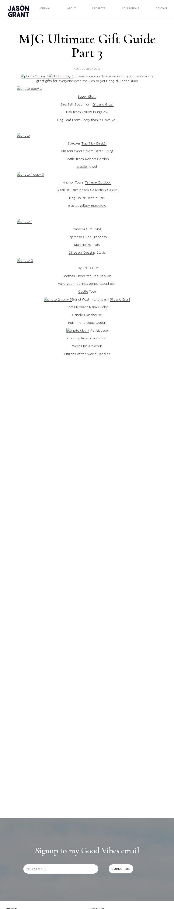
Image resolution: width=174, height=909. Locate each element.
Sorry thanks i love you (99, 120)
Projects (98, 8)
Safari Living (104, 151)
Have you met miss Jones (78, 284)
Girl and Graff (120, 299)
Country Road (78, 338)
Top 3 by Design (94, 143)
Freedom (99, 237)
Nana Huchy (98, 307)
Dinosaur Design (81, 252)
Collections (130, 8)
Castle (82, 167)
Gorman (68, 276)
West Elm (79, 346)
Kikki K (84, 330)
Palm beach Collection (88, 190)
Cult (95, 268)
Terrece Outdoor (98, 182)
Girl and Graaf (103, 104)
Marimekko (82, 245)
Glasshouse (93, 315)
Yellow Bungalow (95, 112)
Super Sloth (87, 96)
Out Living (93, 229)
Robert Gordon (97, 159)
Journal (45, 8)
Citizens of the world (80, 354)
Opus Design (96, 323)
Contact (161, 8)
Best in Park (96, 198)
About (71, 8)
